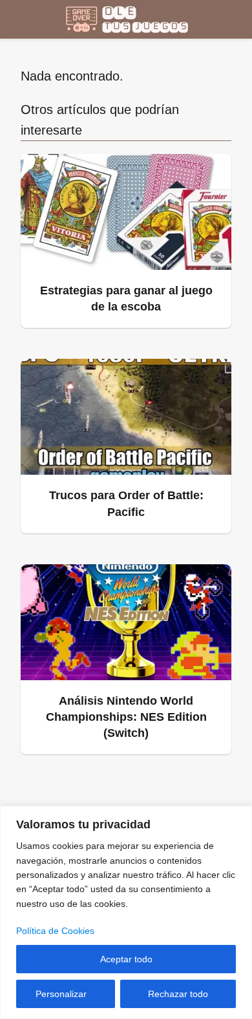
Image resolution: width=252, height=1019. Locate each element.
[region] (126, 912)
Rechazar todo (178, 994)
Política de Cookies (55, 931)
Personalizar (61, 994)
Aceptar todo (126, 959)
